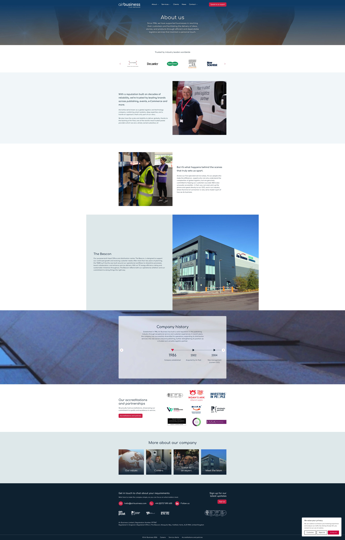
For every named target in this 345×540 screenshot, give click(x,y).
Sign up (222, 501)
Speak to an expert (218, 4)
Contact (192, 4)
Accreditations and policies (130, 416)
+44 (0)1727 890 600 (163, 503)
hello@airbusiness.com (135, 503)
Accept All (333, 532)
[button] (120, 63)
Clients (176, 4)
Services (165, 4)
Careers (163, 537)
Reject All (322, 532)
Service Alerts (174, 537)
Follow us (185, 503)
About (154, 4)
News (184, 4)
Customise (310, 532)
